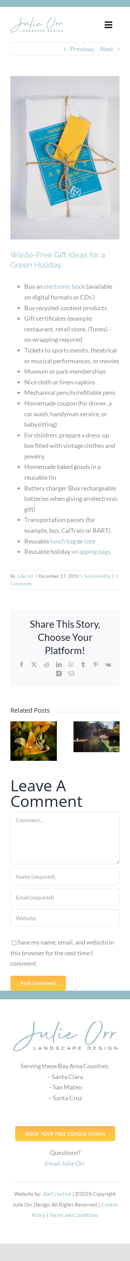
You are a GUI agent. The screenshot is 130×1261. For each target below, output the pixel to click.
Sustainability (97, 576)
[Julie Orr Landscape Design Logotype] (65, 1017)
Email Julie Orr (65, 1163)
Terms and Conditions (74, 1215)
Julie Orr (25, 576)
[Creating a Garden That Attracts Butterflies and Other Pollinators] (33, 741)
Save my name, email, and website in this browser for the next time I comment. (62, 952)
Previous (82, 49)
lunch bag (62, 541)
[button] (15, 741)
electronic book (64, 286)
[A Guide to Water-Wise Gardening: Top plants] (96, 736)
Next (106, 49)
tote (89, 541)
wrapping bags (90, 551)
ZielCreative (57, 1194)
